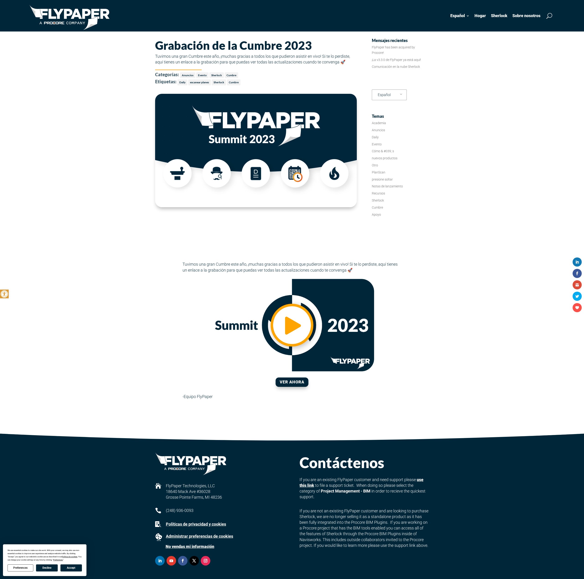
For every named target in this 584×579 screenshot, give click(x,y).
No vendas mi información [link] (190, 546)
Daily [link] (182, 82)
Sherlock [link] (499, 15)
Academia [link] (379, 123)
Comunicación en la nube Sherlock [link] (396, 66)
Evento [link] (202, 75)
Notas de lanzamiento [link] (387, 186)
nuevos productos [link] (384, 158)
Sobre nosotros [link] (526, 15)
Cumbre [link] (231, 75)
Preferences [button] (58, 560)
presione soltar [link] (382, 179)
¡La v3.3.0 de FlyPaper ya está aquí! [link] (396, 60)
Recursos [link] (378, 193)
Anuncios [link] (187, 75)
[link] (4, 294)
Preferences (20, 567)
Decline (46, 567)
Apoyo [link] (376, 214)
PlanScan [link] (378, 172)
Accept (71, 567)
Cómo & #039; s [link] (383, 151)
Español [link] (384, 95)
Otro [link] (375, 165)
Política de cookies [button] (69, 557)
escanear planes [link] (199, 82)
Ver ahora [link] (292, 382)
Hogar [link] (480, 15)
